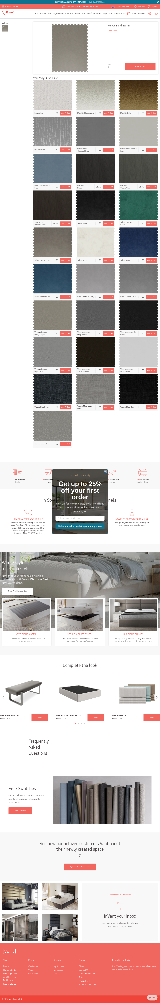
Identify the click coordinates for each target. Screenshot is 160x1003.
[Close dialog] (106, 471)
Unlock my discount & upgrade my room (80, 526)
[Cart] (156, 13)
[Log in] (150, 13)
